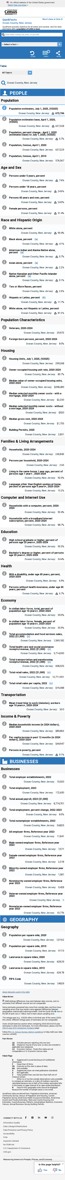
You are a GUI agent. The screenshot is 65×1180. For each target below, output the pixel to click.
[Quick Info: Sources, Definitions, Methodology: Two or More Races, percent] (5, 285)
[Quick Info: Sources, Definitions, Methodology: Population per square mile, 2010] (5, 945)
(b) (44, 297)
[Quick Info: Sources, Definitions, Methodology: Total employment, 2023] (5, 787)
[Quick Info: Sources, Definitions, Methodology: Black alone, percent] (5, 238)
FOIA (5, 1137)
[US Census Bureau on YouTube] (46, 1118)
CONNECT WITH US (12, 1118)
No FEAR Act (8, 1144)
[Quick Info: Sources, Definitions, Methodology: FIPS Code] (5, 978)
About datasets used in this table (16, 992)
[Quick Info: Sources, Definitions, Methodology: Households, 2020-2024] (5, 448)
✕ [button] (63, 1164)
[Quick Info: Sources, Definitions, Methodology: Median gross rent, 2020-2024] (5, 418)
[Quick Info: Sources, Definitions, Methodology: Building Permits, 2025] (5, 429)
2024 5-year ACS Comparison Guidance (18, 1028)
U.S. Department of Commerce (16, 1148)
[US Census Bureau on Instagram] (52, 1118)
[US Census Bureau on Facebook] (26, 1118)
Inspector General (11, 1141)
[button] (33, 54)
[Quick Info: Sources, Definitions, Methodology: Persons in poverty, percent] (5, 749)
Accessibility (8, 1133)
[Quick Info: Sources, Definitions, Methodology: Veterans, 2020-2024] (5, 327)
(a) (36, 239)
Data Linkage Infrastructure (15, 1126)
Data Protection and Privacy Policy (18, 1130)
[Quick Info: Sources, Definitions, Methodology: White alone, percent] (5, 227)
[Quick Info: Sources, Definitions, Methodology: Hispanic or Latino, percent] (5, 296)
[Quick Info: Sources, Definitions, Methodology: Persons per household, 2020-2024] (5, 459)
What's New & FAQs (51, 19)
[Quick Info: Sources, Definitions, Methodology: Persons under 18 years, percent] (5, 185)
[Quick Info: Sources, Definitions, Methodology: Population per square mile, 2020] (5, 934)
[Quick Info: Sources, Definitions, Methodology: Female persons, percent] (5, 207)
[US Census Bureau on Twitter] (32, 1118)
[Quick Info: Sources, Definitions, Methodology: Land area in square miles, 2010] (5, 967)
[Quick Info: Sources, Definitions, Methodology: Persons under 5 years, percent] (5, 175)
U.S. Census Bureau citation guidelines (27, 1032)
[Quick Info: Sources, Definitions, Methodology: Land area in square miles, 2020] (5, 956)
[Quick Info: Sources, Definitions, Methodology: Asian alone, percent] (5, 262)
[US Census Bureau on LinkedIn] (39, 1118)
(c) (28, 636)
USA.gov (7, 1152)
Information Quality (11, 1123)
